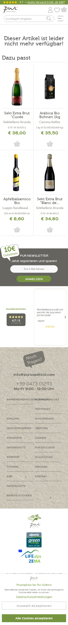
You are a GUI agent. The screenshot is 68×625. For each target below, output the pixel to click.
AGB (9, 476)
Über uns (41, 428)
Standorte (14, 437)
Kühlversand (44, 418)
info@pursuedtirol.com (34, 374)
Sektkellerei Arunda (17, 122)
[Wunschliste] (58, 9)
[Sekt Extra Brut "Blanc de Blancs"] (49, 173)
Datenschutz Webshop (16, 452)
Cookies (40, 437)
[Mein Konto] (50, 9)
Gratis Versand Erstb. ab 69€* (46, 2)
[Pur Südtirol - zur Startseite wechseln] (10, 9)
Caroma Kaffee (49, 122)
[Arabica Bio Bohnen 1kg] (49, 87)
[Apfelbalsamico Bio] (16, 173)
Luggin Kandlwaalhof (16, 208)
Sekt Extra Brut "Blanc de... (50, 201)
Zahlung (13, 418)
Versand (41, 466)
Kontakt (41, 476)
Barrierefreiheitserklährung (20, 399)
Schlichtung (44, 457)
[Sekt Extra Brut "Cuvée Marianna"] (16, 87)
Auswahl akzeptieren (34, 605)
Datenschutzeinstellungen (34, 597)
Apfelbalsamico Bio (17, 201)
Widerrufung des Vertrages (47, 404)
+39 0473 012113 (34, 383)
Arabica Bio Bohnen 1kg (49, 115)
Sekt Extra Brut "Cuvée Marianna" (17, 115)
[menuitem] (61, 19)
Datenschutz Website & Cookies (19, 490)
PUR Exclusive (45, 447)
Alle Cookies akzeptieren (34, 618)
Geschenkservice (19, 428)
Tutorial (13, 466)
